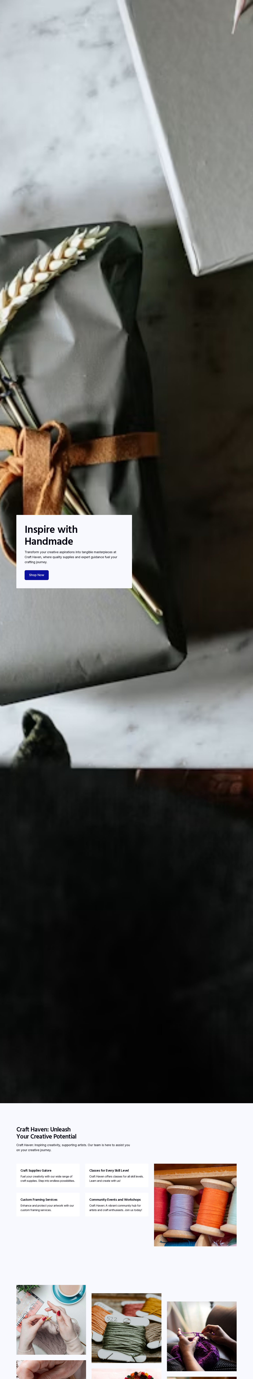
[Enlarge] (81, 1289)
